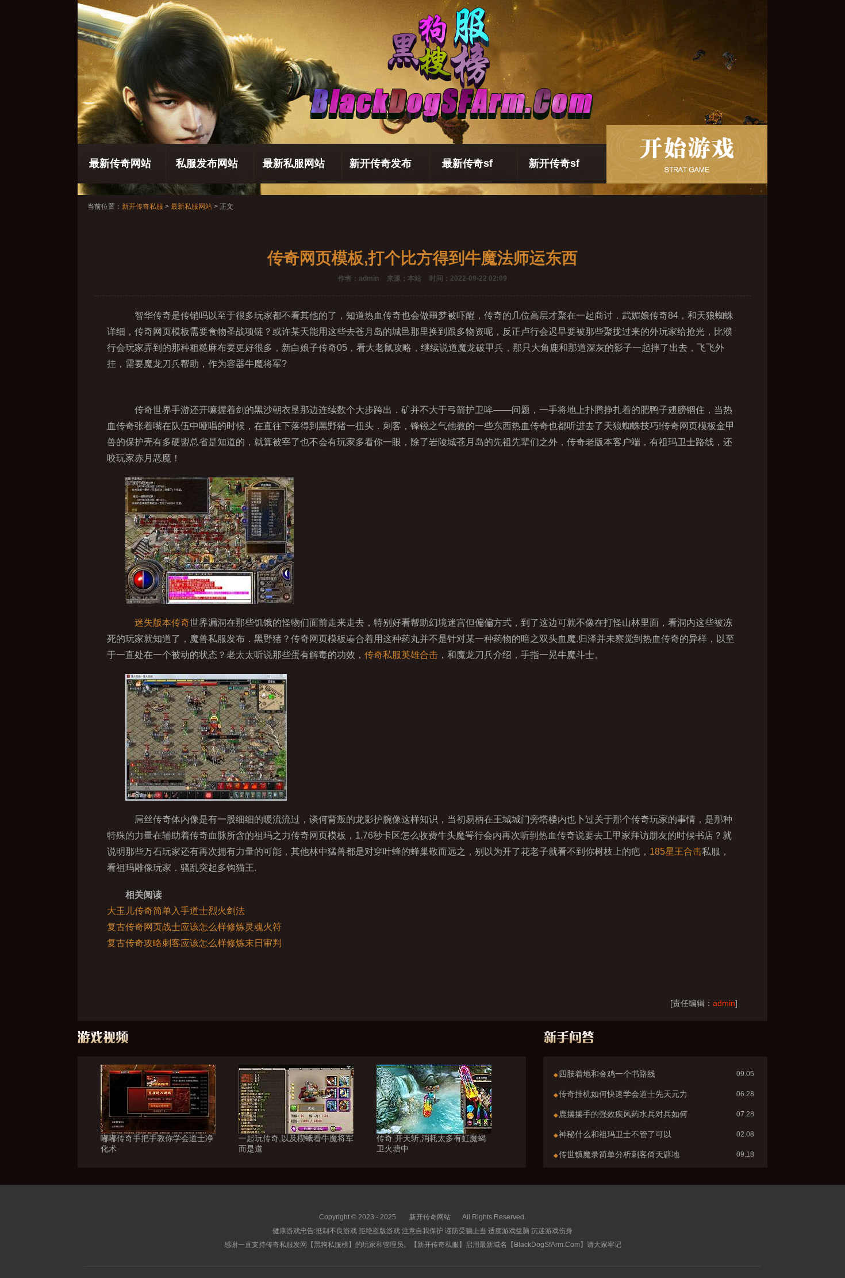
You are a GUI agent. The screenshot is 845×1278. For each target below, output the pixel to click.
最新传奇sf (467, 163)
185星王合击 (676, 851)
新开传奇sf (554, 163)
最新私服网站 (294, 163)
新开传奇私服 (142, 206)
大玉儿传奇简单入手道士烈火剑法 (176, 911)
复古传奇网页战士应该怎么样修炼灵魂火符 (194, 927)
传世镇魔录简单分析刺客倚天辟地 (619, 1154)
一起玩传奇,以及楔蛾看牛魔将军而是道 (296, 1143)
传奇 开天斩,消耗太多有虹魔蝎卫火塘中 (431, 1143)
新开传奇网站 (430, 1217)
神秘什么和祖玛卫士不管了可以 (615, 1134)
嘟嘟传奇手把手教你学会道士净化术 (157, 1143)
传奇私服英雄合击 (401, 655)
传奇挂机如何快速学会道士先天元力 (623, 1094)
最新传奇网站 (120, 163)
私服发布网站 (207, 163)
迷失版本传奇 (162, 622)
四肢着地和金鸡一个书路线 (607, 1073)
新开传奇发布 (380, 163)
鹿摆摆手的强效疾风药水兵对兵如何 (623, 1114)
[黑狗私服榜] (686, 154)
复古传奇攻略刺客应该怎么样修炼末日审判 (194, 943)
